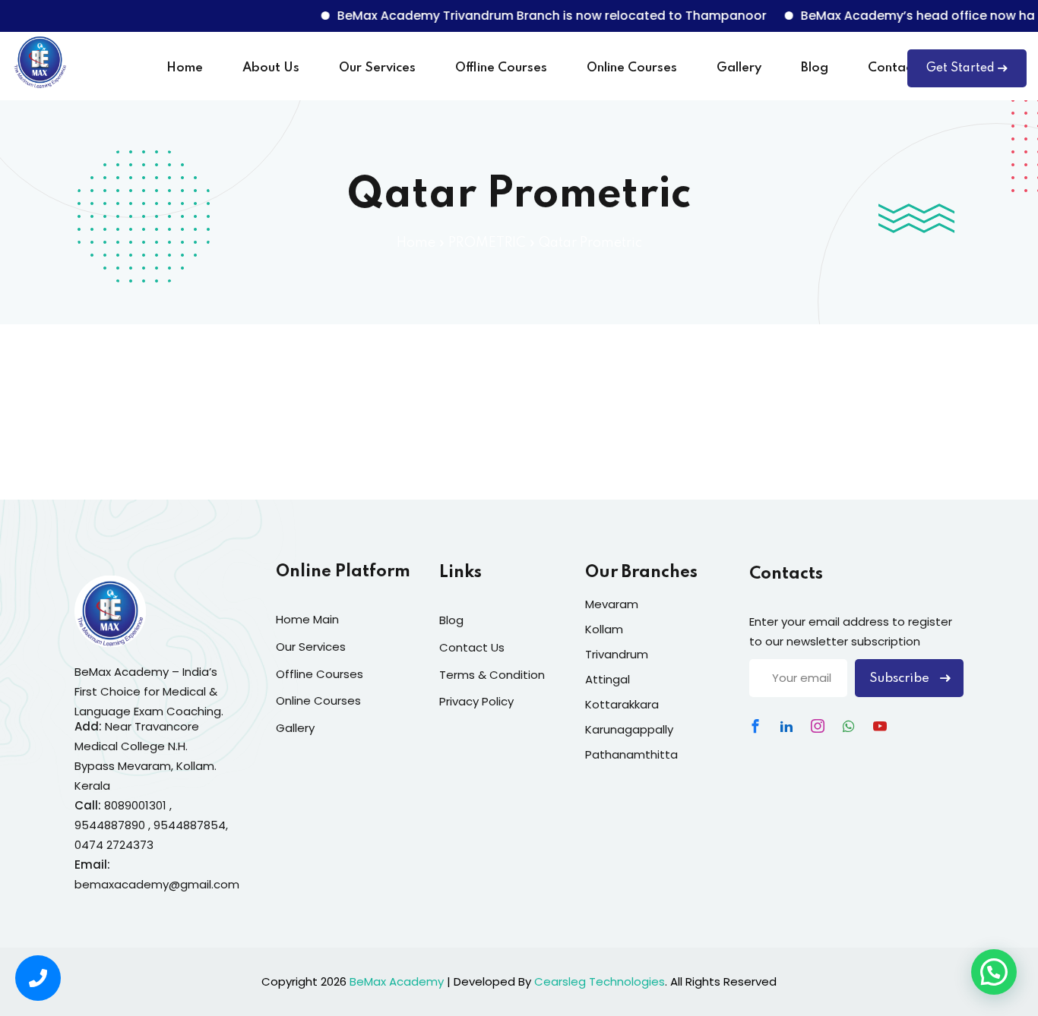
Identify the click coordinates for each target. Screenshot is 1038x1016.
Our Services (377, 68)
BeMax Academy (397, 981)
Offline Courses (501, 68)
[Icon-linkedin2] (786, 726)
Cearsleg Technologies (599, 981)
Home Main (307, 619)
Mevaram (611, 604)
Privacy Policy (476, 701)
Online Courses (632, 68)
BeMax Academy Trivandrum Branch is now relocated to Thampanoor (537, 15)
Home (184, 68)
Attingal (607, 679)
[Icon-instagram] (817, 726)
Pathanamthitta (631, 754)
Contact (892, 68)
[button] (994, 972)
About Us (270, 68)
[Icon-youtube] (880, 726)
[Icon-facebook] (755, 726)
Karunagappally (629, 729)
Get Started (960, 68)
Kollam (604, 629)
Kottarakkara (622, 704)
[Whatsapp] (848, 726)
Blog (814, 68)
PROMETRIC (487, 243)
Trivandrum (616, 654)
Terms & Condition (492, 675)
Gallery (739, 68)
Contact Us (472, 647)
